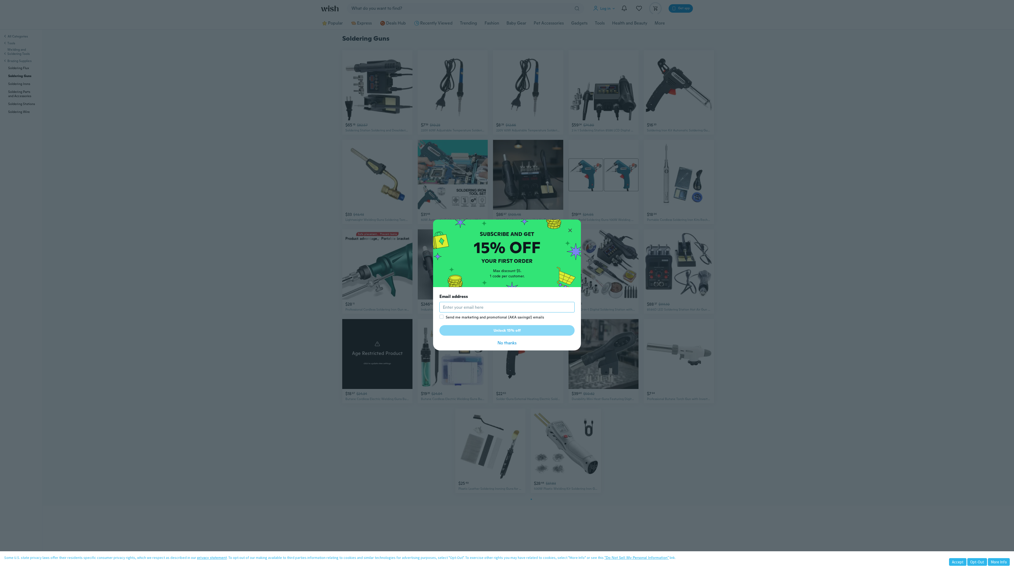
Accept (958, 561)
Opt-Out (977, 561)
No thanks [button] (507, 343)
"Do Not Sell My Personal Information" (636, 557)
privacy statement (212, 557)
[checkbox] (441, 317)
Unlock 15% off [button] (507, 330)
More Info (999, 561)
